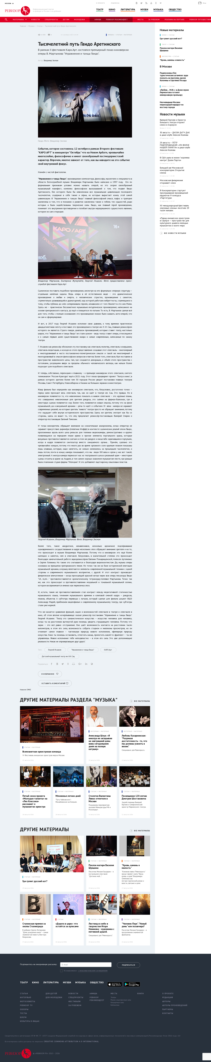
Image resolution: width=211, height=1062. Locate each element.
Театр (99, 9)
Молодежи (79, 19)
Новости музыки (172, 114)
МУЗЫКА (111, 35)
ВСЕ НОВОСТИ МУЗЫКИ (175, 233)
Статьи (39, 26)
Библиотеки (115, 1005)
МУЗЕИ (164, 35)
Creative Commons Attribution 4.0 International (71, 1041)
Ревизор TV (26, 1005)
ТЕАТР (164, 44)
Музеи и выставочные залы (121, 1000)
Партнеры (167, 1009)
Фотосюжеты (27, 1001)
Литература (128, 9)
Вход (204, 3)
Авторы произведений (174, 1005)
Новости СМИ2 (25, 690)
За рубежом (154, 19)
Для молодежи (54, 997)
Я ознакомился (70, 971)
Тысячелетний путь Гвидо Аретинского (60, 26)
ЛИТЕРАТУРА (166, 56)
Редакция (167, 997)
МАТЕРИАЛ (128, 35)
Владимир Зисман (51, 60)
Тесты (23, 1013)
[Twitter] (141, 3)
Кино (112, 9)
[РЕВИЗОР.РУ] (17, 10)
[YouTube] (151, 3)
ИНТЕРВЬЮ (95, 731)
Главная (23, 26)
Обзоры (24, 1009)
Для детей (51, 993)
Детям (66, 19)
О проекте (100, 3)
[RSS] (146, 3)
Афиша (98, 19)
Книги (140, 993)
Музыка (158, 9)
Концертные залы (117, 1002)
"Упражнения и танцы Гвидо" (52, 178)
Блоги (23, 1017)
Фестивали (74, 1001)
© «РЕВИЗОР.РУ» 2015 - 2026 (46, 1053)
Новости (35, 19)
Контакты (167, 1013)
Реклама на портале (175, 19)
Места (140, 19)
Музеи (144, 9)
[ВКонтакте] (136, 3)
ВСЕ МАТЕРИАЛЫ (142, 701)
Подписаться (128, 965)
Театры (113, 997)
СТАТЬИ (119, 35)
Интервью (25, 997)
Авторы (166, 1001)
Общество (175, 9)
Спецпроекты (51, 19)
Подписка (115, 3)
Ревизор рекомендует (117, 19)
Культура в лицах (29, 1021)
